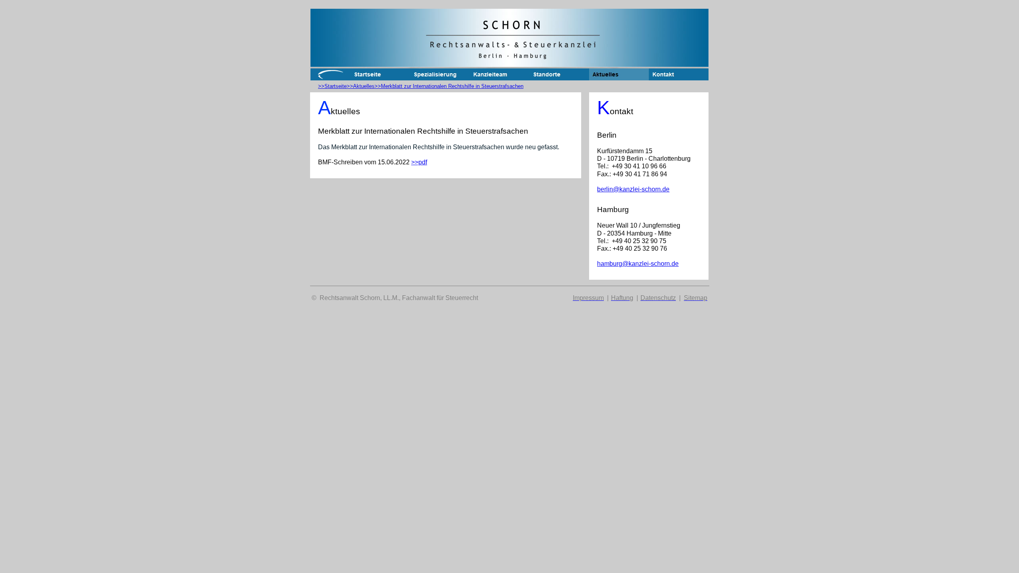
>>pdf (419, 162)
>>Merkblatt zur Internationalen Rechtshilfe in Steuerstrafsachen (449, 86)
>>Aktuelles (361, 86)
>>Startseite (332, 86)
